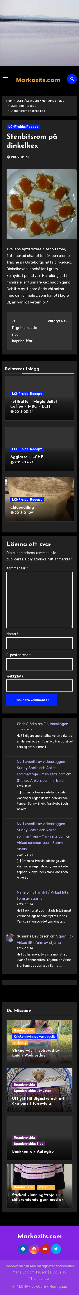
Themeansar (39, 1279)
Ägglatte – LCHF (26, 457)
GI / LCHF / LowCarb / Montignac (39, 1286)
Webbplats (14, 676)
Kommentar (17, 568)
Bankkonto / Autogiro (33, 1152)
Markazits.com (38, 80)
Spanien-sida (24, 1085)
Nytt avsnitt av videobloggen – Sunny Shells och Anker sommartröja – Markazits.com (42, 768)
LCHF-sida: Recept (23, 127)
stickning (45, 1187)
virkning (20, 1043)
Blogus (55, 1272)
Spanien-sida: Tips (28, 1144)
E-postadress (18, 655)
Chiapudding (22, 508)
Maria (21, 892)
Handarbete (23, 1030)
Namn (12, 634)
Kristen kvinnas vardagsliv (35, 1037)
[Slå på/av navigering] (5, 78)
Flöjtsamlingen (56, 724)
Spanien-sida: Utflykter (32, 1091)
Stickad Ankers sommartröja (40, 780)
